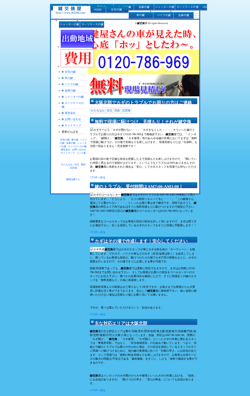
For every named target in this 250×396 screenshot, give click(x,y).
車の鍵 (141, 15)
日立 (109, 110)
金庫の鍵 (183, 15)
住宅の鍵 (117, 9)
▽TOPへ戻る (97, 177)
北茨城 (126, 110)
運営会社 (70, 112)
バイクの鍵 (163, 15)
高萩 (117, 110)
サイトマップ (168, 7)
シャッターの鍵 (69, 24)
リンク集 (81, 153)
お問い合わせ (189, 7)
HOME (98, 9)
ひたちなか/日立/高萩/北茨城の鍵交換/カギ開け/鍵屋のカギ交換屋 (72, 10)
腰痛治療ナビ (73, 179)
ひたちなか (98, 110)
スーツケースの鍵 (92, 24)
